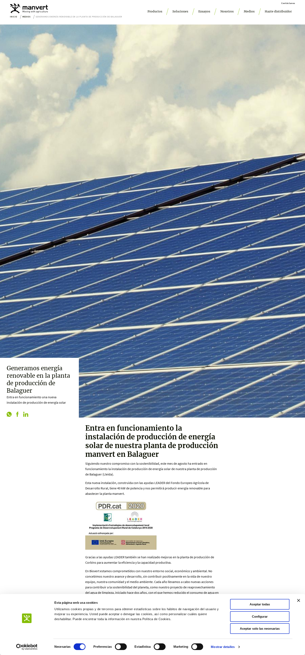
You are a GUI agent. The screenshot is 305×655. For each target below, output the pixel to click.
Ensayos (204, 11)
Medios (249, 11)
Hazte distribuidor (278, 11)
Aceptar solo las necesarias (260, 628)
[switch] (121, 646)
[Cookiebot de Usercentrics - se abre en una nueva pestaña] (27, 647)
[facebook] (17, 415)
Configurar (260, 616)
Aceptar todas (260, 604)
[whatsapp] (9, 415)
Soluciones (180, 11)
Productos (155, 11)
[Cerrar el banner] (298, 600)
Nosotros (227, 11)
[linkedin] (25, 415)
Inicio (13, 16)
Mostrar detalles (223, 647)
